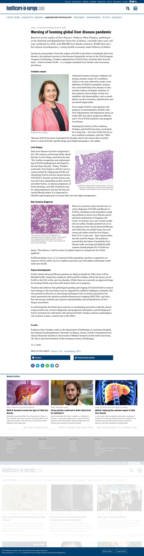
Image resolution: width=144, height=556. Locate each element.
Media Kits (101, 2)
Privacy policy (99, 452)
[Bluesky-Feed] (133, 1)
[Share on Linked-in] (42, 366)
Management (94, 17)
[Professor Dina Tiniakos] (50, 103)
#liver (25, 427)
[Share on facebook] (33, 366)
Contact (125, 2)
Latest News (13, 17)
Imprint (97, 455)
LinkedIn (73, 448)
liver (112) (58, 351)
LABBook (85, 2)
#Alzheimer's (62, 427)
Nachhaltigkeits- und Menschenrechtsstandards (112, 448)
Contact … (38, 358)
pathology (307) (73, 351)
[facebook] (130, 1)
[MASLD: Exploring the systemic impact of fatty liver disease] (116, 392)
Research (117, 17)
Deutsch (68, 2)
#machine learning (87, 427)
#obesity (30, 427)
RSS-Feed (73, 450)
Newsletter (117, 2)
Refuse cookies (107, 551)
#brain (99, 427)
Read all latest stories (86, 358)
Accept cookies (121, 551)
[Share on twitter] (38, 366)
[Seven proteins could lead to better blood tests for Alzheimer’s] (72, 392)
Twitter (72, 443)
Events (109, 2)
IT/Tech (106, 17)
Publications (76, 2)
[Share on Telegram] (52, 366)
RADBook (93, 2)
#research (45, 427)
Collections (43, 441)
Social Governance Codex (104, 450)
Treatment (79, 17)
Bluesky (72, 446)
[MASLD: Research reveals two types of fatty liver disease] (28, 392)
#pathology (37, 427)
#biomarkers (71, 427)
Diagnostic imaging (32, 17)
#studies (134, 427)
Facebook (73, 441)
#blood (78, 427)
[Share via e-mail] (57, 366)
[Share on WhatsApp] (47, 366)
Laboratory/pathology (58, 17)
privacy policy (18, 553)
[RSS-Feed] (136, 1)
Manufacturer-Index (46, 448)
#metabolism (126, 427)
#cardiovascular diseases (109, 427)
